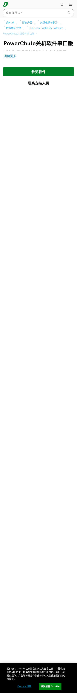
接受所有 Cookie (50, 686)
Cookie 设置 (24, 686)
